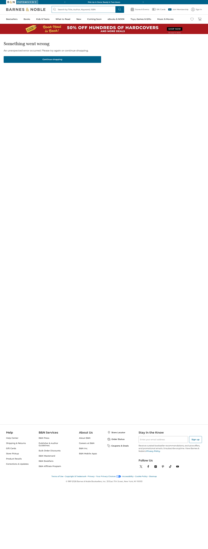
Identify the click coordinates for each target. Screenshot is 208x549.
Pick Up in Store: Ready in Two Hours (104, 2)
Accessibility (128, 476)
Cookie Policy (141, 476)
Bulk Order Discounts (50, 451)
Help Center (12, 438)
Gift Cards (11, 448)
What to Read (63, 19)
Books (27, 19)
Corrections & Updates (17, 464)
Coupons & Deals (120, 446)
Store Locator (118, 432)
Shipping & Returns (16, 443)
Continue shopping (52, 59)
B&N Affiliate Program (50, 466)
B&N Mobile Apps (88, 453)
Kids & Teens (42, 19)
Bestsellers (12, 19)
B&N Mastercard (47, 456)
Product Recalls (14, 459)
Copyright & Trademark (75, 476)
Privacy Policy (153, 451)
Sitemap (153, 476)
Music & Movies (165, 19)
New (78, 19)
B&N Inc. (83, 448)
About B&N (84, 438)
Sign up (195, 439)
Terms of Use (57, 476)
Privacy (91, 476)
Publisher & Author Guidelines (48, 444)
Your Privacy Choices (106, 476)
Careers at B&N (86, 443)
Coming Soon (94, 19)
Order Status (118, 439)
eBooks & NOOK (116, 19)
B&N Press (44, 438)
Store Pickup (12, 453)
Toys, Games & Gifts (141, 19)
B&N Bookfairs (46, 461)
